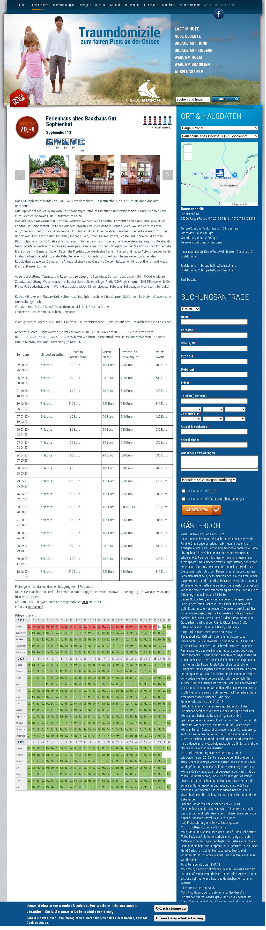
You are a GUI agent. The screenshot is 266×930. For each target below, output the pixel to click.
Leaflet (225, 204)
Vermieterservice (189, 5)
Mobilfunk (189, 369)
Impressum (131, 5)
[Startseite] (146, 91)
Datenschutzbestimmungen (227, 499)
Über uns (100, 5)
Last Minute (187, 29)
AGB (85, 602)
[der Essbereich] (140, 193)
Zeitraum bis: (191, 414)
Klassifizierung (162, 127)
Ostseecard (35, 607)
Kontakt (115, 5)
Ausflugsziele (189, 71)
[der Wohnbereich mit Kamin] (94, 193)
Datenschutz (150, 5)
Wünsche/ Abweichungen (198, 453)
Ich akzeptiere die (202, 491)
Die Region (84, 5)
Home (21, 5)
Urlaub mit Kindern (194, 50)
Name (186, 317)
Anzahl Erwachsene (195, 427)
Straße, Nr (189, 343)
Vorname (188, 330)
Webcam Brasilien (192, 64)
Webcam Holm (188, 57)
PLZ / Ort (188, 356)
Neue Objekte (188, 36)
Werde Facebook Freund (219, 5)
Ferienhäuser (40, 5)
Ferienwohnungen (63, 5)
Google (252, 204)
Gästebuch (168, 5)
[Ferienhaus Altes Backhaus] (49, 193)
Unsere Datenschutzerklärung (179, 918)
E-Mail (186, 383)
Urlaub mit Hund (191, 43)
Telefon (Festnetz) (193, 396)
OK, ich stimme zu (171, 908)
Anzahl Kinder (191, 440)
